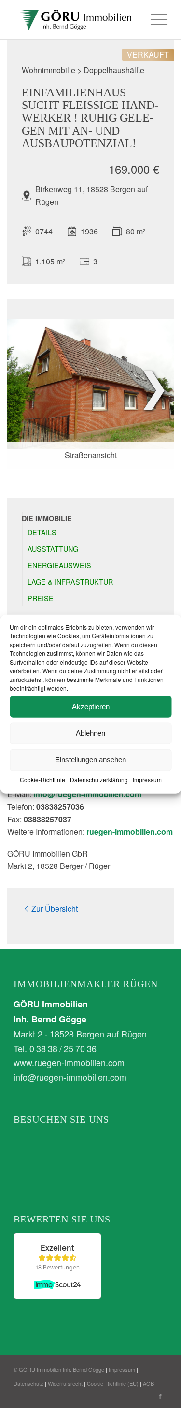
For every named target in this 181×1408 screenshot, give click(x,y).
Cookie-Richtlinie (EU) (113, 1383)
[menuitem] (154, 19)
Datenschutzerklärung (99, 779)
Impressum (147, 779)
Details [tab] (42, 532)
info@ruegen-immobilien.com (87, 794)
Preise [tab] (41, 598)
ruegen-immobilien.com (129, 831)
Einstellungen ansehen (90, 760)
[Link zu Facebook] (160, 1396)
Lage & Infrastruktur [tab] (70, 581)
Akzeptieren (91, 706)
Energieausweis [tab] (59, 565)
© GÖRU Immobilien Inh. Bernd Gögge (59, 1369)
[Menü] (154, 19)
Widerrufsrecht (65, 1383)
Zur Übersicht (54, 908)
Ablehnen (90, 733)
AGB (148, 1383)
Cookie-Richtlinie (42, 779)
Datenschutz (28, 1383)
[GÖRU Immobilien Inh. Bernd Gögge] (75, 19)
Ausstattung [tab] (53, 548)
